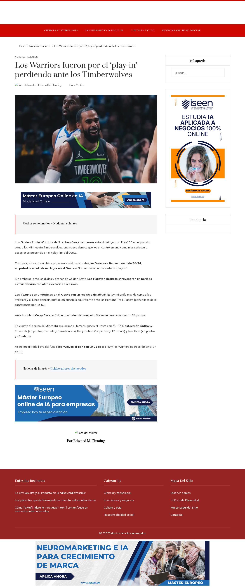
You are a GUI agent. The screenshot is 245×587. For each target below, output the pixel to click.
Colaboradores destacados (68, 368)
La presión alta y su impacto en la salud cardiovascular (50, 493)
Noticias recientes (26, 57)
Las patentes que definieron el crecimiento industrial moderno (55, 500)
